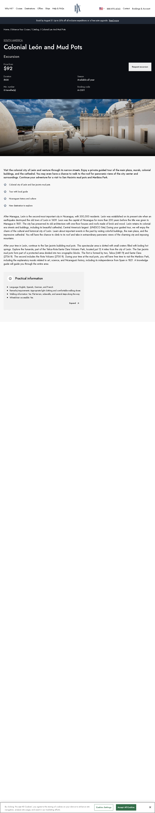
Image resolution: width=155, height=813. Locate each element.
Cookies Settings (103, 807)
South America (13, 40)
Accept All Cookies (126, 807)
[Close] (150, 807)
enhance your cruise (21, 29)
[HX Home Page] (77, 8)
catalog (35, 29)
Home (6, 29)
